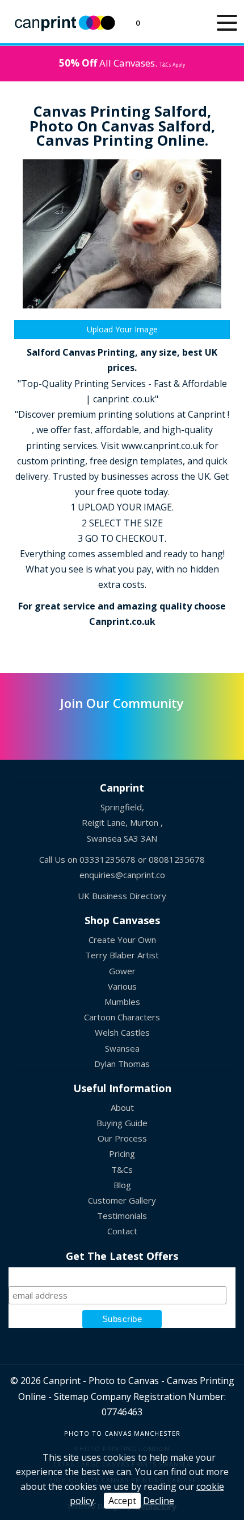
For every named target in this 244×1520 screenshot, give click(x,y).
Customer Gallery (122, 1200)
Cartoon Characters (122, 1017)
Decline (158, 1500)
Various (122, 986)
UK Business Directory (122, 895)
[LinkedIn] (94, 728)
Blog (122, 1185)
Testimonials (122, 1215)
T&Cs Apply (172, 64)
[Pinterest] (122, 728)
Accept (122, 1500)
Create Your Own (122, 939)
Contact (122, 1231)
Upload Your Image (122, 329)
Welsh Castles (122, 1032)
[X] (66, 728)
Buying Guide (122, 1122)
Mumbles (122, 1001)
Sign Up (122, 1272)
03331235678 (107, 859)
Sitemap (71, 1396)
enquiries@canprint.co (122, 874)
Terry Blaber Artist (122, 955)
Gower (122, 971)
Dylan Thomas (122, 1063)
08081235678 (177, 859)
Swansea (122, 1048)
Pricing (122, 1153)
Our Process (122, 1138)
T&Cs (122, 1169)
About (122, 1107)
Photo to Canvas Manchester (122, 1433)
